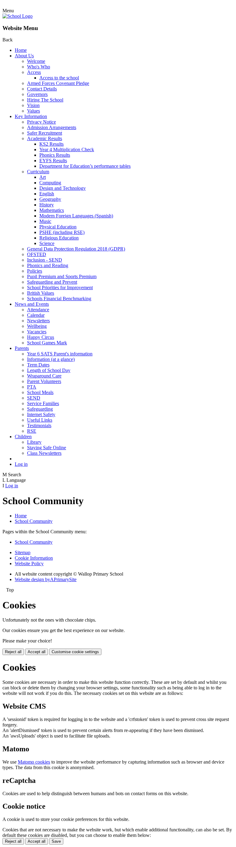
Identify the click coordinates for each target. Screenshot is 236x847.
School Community (34, 521)
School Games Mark (47, 342)
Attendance (38, 309)
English (46, 193)
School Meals (40, 392)
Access (34, 72)
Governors (37, 94)
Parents (22, 348)
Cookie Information (34, 558)
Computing (50, 182)
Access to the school (59, 77)
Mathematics (51, 210)
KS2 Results (51, 144)
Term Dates (38, 364)
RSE (31, 431)
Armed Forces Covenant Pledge (58, 83)
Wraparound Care (44, 375)
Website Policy (29, 563)
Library (34, 442)
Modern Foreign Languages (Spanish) (76, 215)
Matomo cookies (34, 762)
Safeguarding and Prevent (52, 282)
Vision (33, 105)
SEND (33, 398)
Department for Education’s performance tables (85, 166)
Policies (34, 271)
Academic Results (44, 138)
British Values (40, 293)
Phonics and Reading (47, 265)
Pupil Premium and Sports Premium (61, 276)
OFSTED (36, 254)
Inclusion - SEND (44, 260)
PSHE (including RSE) (62, 232)
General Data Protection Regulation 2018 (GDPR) (76, 248)
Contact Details (42, 88)
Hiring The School (45, 99)
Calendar (36, 315)
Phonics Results (54, 155)
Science (46, 243)
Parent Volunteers (44, 381)
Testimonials (39, 425)
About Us (24, 55)
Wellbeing (37, 326)
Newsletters (38, 320)
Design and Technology (62, 188)
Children (23, 436)
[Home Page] (17, 16)
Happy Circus (40, 337)
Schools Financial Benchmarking (59, 298)
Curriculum (38, 171)
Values (33, 110)
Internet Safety (41, 414)
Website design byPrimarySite (46, 579)
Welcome (36, 61)
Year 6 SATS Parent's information (59, 353)
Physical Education (58, 226)
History (46, 204)
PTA (31, 386)
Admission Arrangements (51, 127)
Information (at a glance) (51, 359)
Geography (50, 199)
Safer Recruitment (44, 133)
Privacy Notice (41, 122)
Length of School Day (48, 370)
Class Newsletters (44, 453)
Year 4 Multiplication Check (66, 149)
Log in (21, 464)
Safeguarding (40, 409)
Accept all (36, 652)
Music (45, 221)
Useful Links (39, 420)
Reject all (13, 652)
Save (56, 841)
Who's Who (38, 66)
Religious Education (59, 237)
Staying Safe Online (46, 447)
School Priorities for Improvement (60, 287)
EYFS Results (53, 160)
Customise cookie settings (75, 652)
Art (42, 177)
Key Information (31, 116)
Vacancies (36, 331)
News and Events (32, 304)
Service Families (43, 403)
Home (21, 50)
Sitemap (22, 552)
